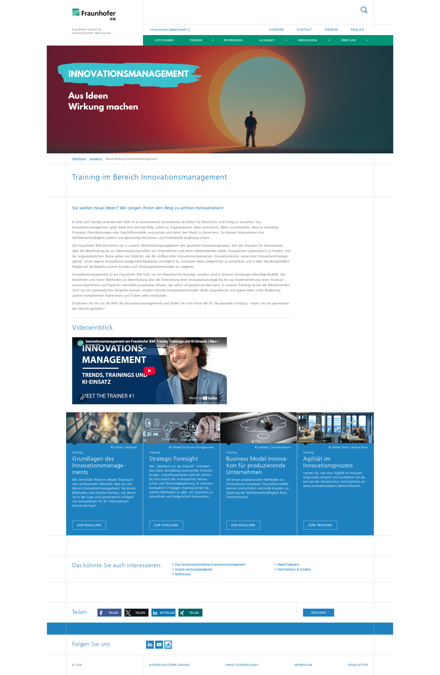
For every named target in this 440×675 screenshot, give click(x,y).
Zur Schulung (89, 525)
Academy (267, 40)
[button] (109, 613)
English (357, 29)
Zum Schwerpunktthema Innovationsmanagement (210, 564)
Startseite (79, 159)
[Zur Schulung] (104, 429)
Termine (331, 29)
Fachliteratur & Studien (294, 569)
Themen (196, 40)
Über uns (348, 40)
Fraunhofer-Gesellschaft (169, 29)
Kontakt (304, 29)
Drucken (318, 612)
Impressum (303, 665)
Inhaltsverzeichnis (241, 665)
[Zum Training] (335, 429)
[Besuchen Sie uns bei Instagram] (168, 645)
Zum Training (320, 525)
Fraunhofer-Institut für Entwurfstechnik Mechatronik (91, 31)
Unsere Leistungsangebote (193, 569)
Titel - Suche (364, 10)
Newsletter (358, 665)
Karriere (276, 29)
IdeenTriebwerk (288, 564)
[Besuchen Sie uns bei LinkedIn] (150, 645)
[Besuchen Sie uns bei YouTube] (159, 645)
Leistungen (164, 40)
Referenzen (233, 40)
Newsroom (307, 40)
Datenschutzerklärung (169, 665)
